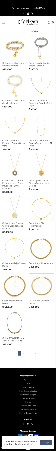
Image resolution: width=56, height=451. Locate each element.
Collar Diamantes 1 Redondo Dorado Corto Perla (13, 143)
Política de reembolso (28, 413)
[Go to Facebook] (23, 13)
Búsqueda (28, 380)
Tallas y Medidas (28, 387)
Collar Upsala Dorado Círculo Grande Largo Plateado (12, 226)
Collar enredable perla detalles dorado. (13, 101)
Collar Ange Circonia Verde (39, 302)
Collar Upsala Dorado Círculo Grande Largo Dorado (39, 183)
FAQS (28, 384)
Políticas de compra (28, 395)
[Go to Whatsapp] (32, 13)
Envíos (28, 402)
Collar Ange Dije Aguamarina (36, 224)
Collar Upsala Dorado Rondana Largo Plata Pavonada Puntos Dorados (12, 184)
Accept (46, 442)
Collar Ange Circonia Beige (12, 302)
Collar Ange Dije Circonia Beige (14, 264)
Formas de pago (28, 398)
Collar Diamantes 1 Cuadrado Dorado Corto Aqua (40, 103)
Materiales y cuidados (28, 391)
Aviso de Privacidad (28, 406)
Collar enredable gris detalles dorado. (39, 64)
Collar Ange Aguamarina (41, 263)
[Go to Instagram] (28, 13)
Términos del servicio (28, 409)
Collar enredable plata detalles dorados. (13, 64)
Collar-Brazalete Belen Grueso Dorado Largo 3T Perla (40, 143)
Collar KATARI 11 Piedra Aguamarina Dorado (13, 339)
